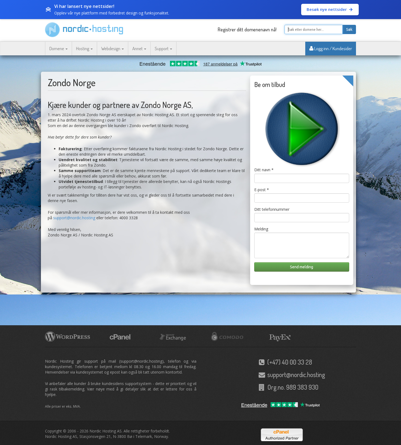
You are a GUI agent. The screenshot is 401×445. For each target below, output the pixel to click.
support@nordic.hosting (74, 217)
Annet (137, 48)
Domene (57, 48)
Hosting (83, 48)
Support (162, 48)
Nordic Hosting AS (105, 431)
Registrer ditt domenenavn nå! (247, 29)
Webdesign (111, 48)
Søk (349, 29)
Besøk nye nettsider (327, 9)
